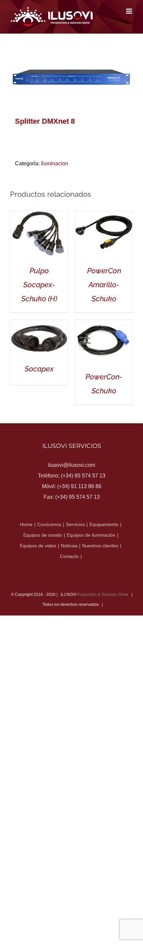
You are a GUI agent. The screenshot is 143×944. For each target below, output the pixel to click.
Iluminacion (54, 163)
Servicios (75, 524)
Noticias (69, 545)
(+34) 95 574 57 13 (83, 475)
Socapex (39, 368)
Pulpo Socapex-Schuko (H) (39, 284)
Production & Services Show (102, 594)
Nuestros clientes (100, 545)
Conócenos (49, 524)
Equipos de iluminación (91, 535)
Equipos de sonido (42, 535)
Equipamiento (103, 524)
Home (26, 524)
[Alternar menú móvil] (129, 11)
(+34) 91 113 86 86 (79, 486)
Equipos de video (38, 545)
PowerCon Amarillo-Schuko (104, 284)
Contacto (69, 556)
